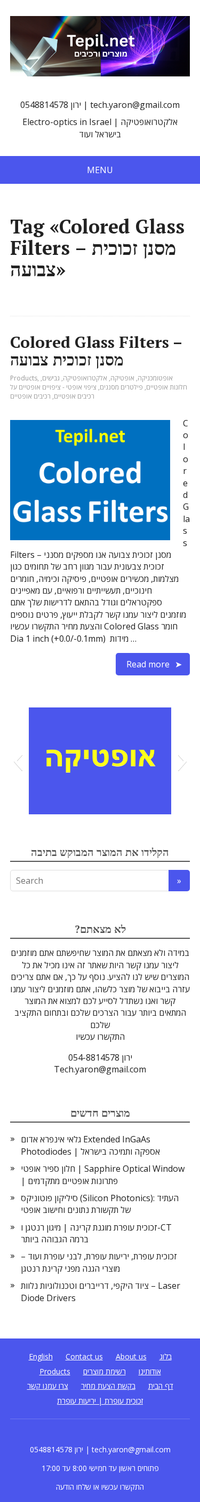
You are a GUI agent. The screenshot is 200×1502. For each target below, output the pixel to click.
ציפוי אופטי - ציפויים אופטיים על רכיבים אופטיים (53, 392)
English (41, 1356)
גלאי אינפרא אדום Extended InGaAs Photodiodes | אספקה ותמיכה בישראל (90, 1145)
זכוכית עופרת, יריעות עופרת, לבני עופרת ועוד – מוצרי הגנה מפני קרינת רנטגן (99, 1262)
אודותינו (150, 1371)
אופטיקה (122, 378)
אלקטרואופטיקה (85, 378)
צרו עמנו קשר (47, 1386)
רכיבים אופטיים (30, 396)
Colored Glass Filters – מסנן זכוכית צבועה (96, 350)
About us (131, 1356)
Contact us (84, 1356)
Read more (148, 664)
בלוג (165, 1356)
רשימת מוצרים (104, 1371)
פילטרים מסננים (121, 387)
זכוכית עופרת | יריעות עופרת (100, 1401)
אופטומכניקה (155, 378)
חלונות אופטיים (166, 387)
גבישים (51, 378)
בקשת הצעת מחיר (108, 1386)
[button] (18, 761)
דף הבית (160, 1386)
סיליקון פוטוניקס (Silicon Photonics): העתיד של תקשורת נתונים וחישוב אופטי (100, 1204)
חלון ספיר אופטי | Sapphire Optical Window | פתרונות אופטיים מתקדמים (103, 1174)
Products (23, 378)
